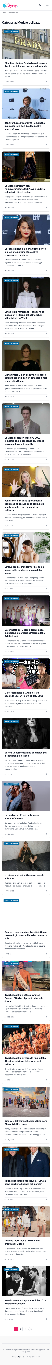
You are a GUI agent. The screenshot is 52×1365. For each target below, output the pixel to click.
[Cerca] (40, 5)
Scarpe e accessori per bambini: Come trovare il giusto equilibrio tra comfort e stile (26, 935)
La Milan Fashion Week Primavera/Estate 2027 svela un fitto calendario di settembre (25, 188)
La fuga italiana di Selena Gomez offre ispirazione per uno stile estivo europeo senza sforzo (25, 251)
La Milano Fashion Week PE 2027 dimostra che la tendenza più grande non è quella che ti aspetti (24, 440)
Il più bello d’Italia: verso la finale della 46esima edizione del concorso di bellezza (25, 1061)
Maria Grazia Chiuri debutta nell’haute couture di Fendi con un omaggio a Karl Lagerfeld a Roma (26, 377)
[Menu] (47, 5)
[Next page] (36, 1329)
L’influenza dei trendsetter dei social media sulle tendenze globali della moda (24, 570)
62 (31, 1329)
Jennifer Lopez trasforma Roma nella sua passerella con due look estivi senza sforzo (25, 126)
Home (4, 13)
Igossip (21, 1357)
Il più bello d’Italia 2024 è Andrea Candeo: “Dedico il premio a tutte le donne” (24, 998)
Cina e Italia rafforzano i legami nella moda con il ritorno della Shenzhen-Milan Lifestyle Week (24, 314)
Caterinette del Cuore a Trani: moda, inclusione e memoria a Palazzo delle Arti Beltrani (25, 633)
